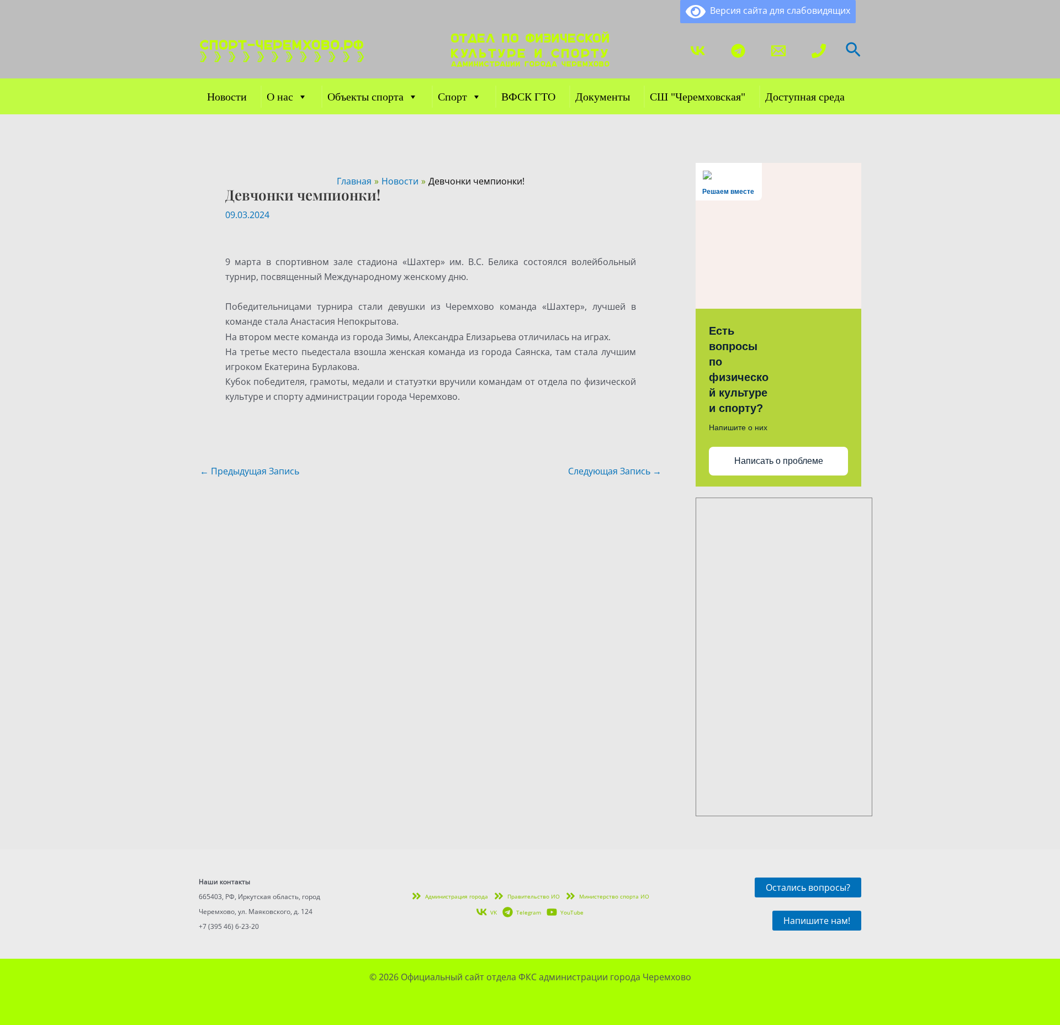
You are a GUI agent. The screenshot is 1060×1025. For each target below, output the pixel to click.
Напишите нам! (816, 921)
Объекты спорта (365, 97)
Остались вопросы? (808, 887)
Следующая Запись (614, 471)
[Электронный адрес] (778, 50)
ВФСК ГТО (528, 97)
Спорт (452, 97)
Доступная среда (805, 97)
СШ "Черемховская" (697, 97)
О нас (280, 97)
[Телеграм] (738, 50)
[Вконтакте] (697, 50)
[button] (853, 50)
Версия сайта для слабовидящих (778, 10)
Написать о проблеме (778, 461)
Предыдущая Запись (249, 471)
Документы (602, 97)
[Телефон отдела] (818, 50)
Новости (227, 97)
